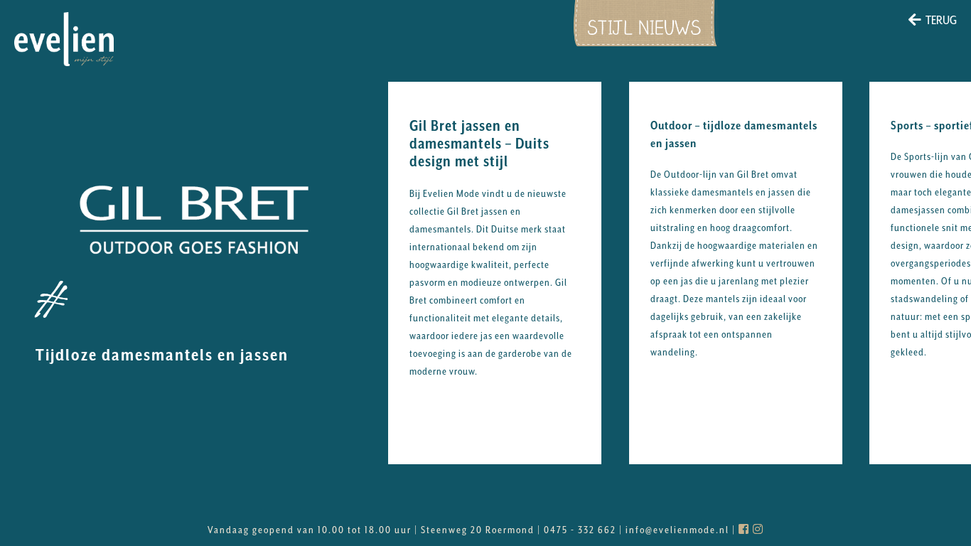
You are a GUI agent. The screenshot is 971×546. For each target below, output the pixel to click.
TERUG (941, 20)
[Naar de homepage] (64, 39)
